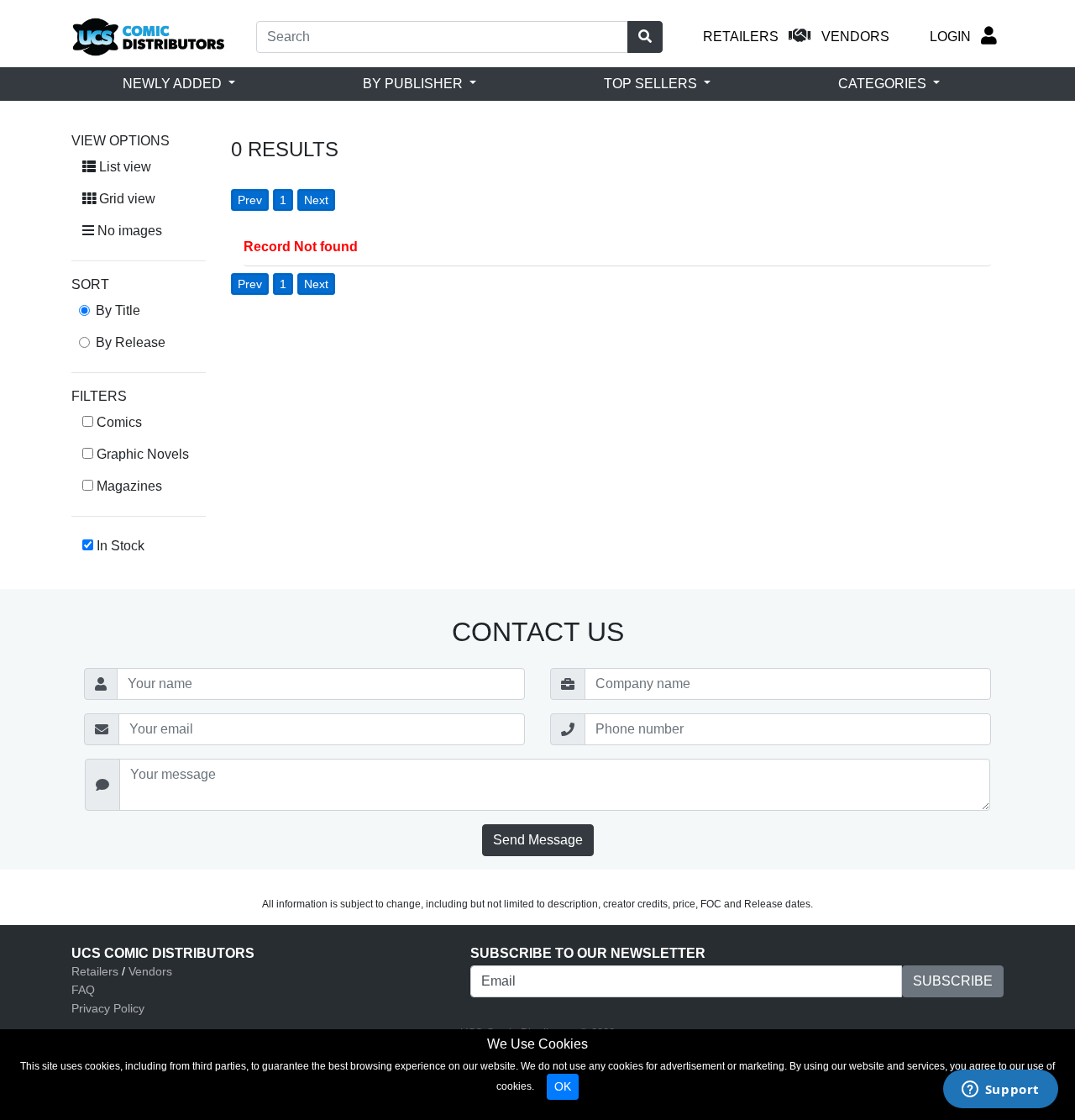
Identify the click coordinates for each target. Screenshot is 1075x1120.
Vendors (150, 971)
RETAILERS (741, 36)
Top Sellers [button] (652, 83)
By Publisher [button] (414, 83)
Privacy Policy (107, 1008)
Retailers (94, 971)
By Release (130, 342)
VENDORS (855, 36)
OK (562, 1086)
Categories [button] (884, 83)
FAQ (83, 989)
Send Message (538, 840)
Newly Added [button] (174, 83)
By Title (118, 310)
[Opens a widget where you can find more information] (1000, 1091)
